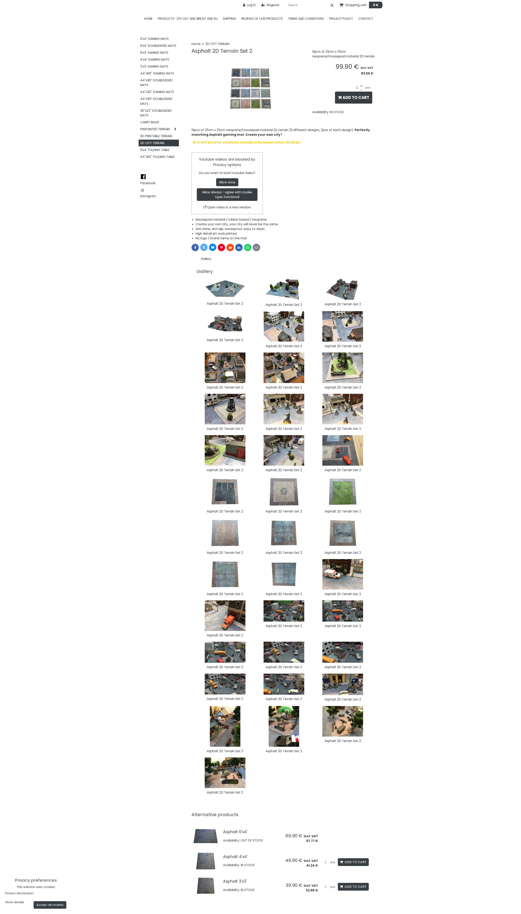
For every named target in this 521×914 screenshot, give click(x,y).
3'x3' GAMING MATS (154, 66)
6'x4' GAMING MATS (154, 39)
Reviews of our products (262, 18)
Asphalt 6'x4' (235, 832)
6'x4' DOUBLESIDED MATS (158, 46)
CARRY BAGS (149, 122)
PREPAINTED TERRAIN (155, 129)
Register (272, 5)
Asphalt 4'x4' (235, 856)
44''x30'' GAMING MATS (157, 92)
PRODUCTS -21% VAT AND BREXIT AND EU (188, 18)
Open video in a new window (228, 207)
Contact (365, 18)
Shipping (229, 18)
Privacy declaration (19, 893)
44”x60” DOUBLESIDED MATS (156, 82)
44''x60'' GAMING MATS (157, 73)
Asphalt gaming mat (226, 134)
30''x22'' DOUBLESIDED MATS (156, 112)
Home (148, 18)
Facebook (147, 183)
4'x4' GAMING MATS (154, 59)
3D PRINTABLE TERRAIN (156, 136)
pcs (332, 862)
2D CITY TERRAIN (152, 143)
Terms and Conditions (306, 18)
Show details (14, 902)
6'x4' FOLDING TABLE (154, 150)
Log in (251, 5)
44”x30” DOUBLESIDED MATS (156, 101)
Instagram (148, 196)
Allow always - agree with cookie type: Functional (227, 194)
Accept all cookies (49, 905)
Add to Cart (355, 97)
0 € (375, 5)
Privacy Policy (341, 18)
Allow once (227, 182)
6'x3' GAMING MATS (154, 52)
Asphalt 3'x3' (235, 881)
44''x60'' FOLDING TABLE (157, 157)
